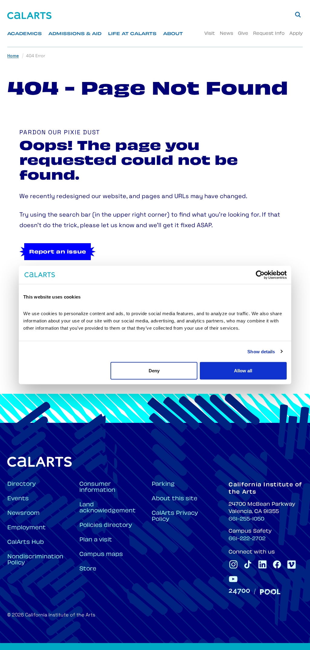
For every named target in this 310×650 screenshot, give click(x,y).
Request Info (269, 33)
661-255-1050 (246, 519)
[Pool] (270, 592)
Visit (209, 33)
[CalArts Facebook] (277, 564)
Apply (296, 33)
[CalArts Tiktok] (248, 564)
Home (13, 56)
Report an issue (57, 252)
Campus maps (101, 554)
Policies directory (105, 525)
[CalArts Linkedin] (262, 564)
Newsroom (23, 513)
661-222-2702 (247, 539)
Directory (21, 484)
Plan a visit (95, 540)
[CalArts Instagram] (233, 564)
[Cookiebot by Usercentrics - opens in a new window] (260, 274)
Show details (261, 351)
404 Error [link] (35, 56)
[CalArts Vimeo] (291, 564)
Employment (26, 528)
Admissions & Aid (74, 34)
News (226, 33)
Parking (163, 484)
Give (243, 33)
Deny (154, 370)
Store (87, 569)
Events (18, 498)
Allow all (243, 370)
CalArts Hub (25, 542)
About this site (174, 498)
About (173, 34)
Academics (24, 34)
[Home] (29, 15)
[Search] (298, 14)
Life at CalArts (132, 34)
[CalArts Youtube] (233, 579)
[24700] (239, 591)
